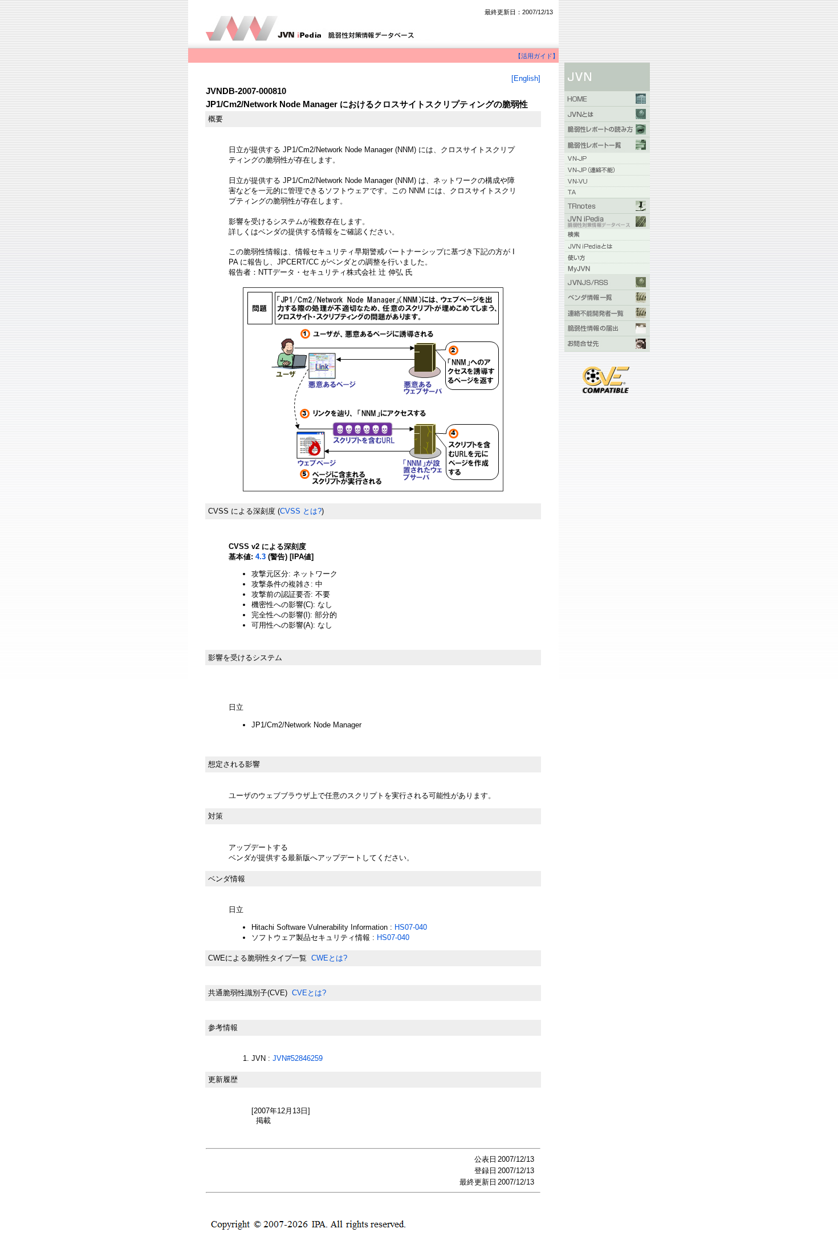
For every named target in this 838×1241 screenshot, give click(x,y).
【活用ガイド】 (537, 55)
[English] (525, 78)
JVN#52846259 (297, 1058)
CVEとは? (309, 992)
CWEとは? (329, 958)
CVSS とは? (301, 511)
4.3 (260, 556)
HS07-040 (410, 927)
